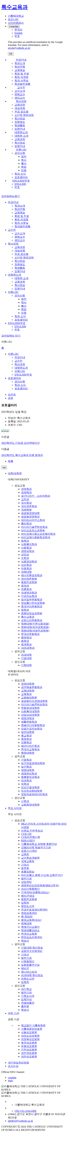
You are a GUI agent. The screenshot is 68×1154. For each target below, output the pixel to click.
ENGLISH (20, 184)
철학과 (25, 610)
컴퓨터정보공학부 (31, 613)
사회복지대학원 (30, 711)
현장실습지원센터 (31, 937)
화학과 (25, 641)
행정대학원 (27, 752)
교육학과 (26, 694)
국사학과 (26, 502)
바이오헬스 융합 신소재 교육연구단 (42, 875)
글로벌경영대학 (30, 513)
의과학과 (26, 780)
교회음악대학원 (30, 804)
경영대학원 (27, 683)
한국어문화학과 (30, 634)
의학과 (25, 784)
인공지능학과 (29, 596)
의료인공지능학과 (31, 728)
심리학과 (26, 565)
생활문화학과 (29, 721)
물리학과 (26, 523)
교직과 (25, 499)
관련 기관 (13, 1013)
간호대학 (26, 658)
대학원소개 (21, 132)
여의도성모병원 (30, 1035)
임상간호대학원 (30, 787)
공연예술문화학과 (31, 687)
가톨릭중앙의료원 (31, 1028)
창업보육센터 (29, 913)
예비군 (25, 968)
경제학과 (26, 492)
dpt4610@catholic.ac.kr (20, 1120)
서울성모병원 (29, 1032)
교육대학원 (27, 690)
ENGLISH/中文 (21, 180)
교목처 (25, 854)
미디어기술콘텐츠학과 (34, 527)
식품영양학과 (29, 561)
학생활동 (20, 125)
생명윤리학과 (29, 773)
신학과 (25, 801)
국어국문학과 (29, 506)
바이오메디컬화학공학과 (35, 537)
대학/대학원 (15, 473)
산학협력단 (27, 961)
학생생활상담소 (30, 930)
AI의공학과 (27, 648)
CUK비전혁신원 (30, 837)
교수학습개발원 (30, 857)
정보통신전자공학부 (33, 603)
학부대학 (26, 923)
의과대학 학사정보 (32, 975)
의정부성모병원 (30, 1039)
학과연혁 (20, 66)
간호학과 (26, 759)
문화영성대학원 (30, 708)
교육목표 (20, 70)
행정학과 (26, 637)
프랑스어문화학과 (31, 620)
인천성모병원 (29, 1049)
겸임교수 (20, 97)
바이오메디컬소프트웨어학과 (38, 534)
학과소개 (20, 63)
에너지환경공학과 (31, 575)
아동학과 (26, 568)
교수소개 (20, 90)
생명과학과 (27, 718)
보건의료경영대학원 (33, 763)
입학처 (25, 902)
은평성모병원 (29, 1046)
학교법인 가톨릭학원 (33, 1025)
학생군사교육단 (30, 927)
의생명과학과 (29, 592)
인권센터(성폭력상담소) (35, 892)
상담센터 (26, 882)
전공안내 (21, 59)
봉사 (23, 163)
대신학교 (26, 989)
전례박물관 (27, 1003)
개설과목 (20, 108)
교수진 (21, 87)
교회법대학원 (29, 697)
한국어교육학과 (30, 749)
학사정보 (20, 118)
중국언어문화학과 (31, 606)
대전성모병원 (29, 1056)
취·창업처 (27, 916)
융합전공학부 (29, 582)
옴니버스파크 (29, 971)
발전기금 (26, 878)
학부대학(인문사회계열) (35, 623)
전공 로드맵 (21, 111)
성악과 (25, 554)
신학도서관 (27, 996)
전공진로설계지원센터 (34, 909)
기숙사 (25, 864)
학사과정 (21, 101)
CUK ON (26, 834)
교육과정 (20, 104)
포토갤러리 (21, 177)
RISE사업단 (28, 840)
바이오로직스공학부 (33, 530)
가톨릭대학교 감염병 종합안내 (39, 844)
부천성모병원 (29, 1042)
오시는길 (13, 1066)
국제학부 (26, 509)
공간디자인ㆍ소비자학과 (35, 496)
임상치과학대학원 (31, 790)
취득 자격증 (21, 77)
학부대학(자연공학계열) (35, 627)
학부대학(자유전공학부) (35, 630)
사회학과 (26, 547)
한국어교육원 (29, 933)
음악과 (25, 585)
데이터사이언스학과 (33, 520)
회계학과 (26, 644)
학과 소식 (20, 173)
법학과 (25, 540)
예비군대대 (27, 895)
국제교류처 (27, 861)
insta (10, 1080)
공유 (10, 398)
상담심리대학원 (30, 714)
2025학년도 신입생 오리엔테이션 (20, 443)
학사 (23, 160)
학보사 (25, 940)
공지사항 (20, 153)
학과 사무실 (21, 80)
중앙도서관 (27, 906)
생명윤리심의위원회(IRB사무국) (40, 885)
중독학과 (26, 739)
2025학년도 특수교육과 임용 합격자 (22, 455)
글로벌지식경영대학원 (34, 701)
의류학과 (26, 589)
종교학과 (26, 735)
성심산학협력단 (30, 889)
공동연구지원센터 (31, 951)
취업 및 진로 (22, 73)
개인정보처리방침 (18, 1062)
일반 (23, 156)
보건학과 (26, 766)
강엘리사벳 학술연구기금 (36, 847)
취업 (23, 166)
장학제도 (20, 122)
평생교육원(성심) (31, 920)
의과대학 (26, 654)
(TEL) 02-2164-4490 (25, 1111)
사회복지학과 (29, 544)
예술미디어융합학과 (33, 725)
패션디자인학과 (30, 746)
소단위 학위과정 (24, 115)
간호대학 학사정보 (32, 947)
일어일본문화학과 (31, 599)
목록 (10, 461)
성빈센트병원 (29, 1053)
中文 (17, 187)
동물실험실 (27, 871)
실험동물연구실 (30, 965)
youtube (12, 1077)
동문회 (25, 868)
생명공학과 (27, 551)
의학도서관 (27, 978)
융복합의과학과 (30, 777)
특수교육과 (27, 616)
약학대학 (26, 572)
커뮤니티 (21, 149)
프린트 (12, 394)
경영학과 (26, 489)
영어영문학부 (29, 578)
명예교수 (20, 94)
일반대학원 (27, 732)
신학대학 (26, 665)
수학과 (25, 558)
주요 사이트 (15, 808)
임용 (23, 170)
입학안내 (20, 128)
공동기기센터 (29, 851)
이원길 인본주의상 (32, 830)
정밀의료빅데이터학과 (34, 794)
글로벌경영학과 (30, 516)
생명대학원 (27, 770)
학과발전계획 (22, 84)
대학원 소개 (21, 135)
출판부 (25, 1006)
